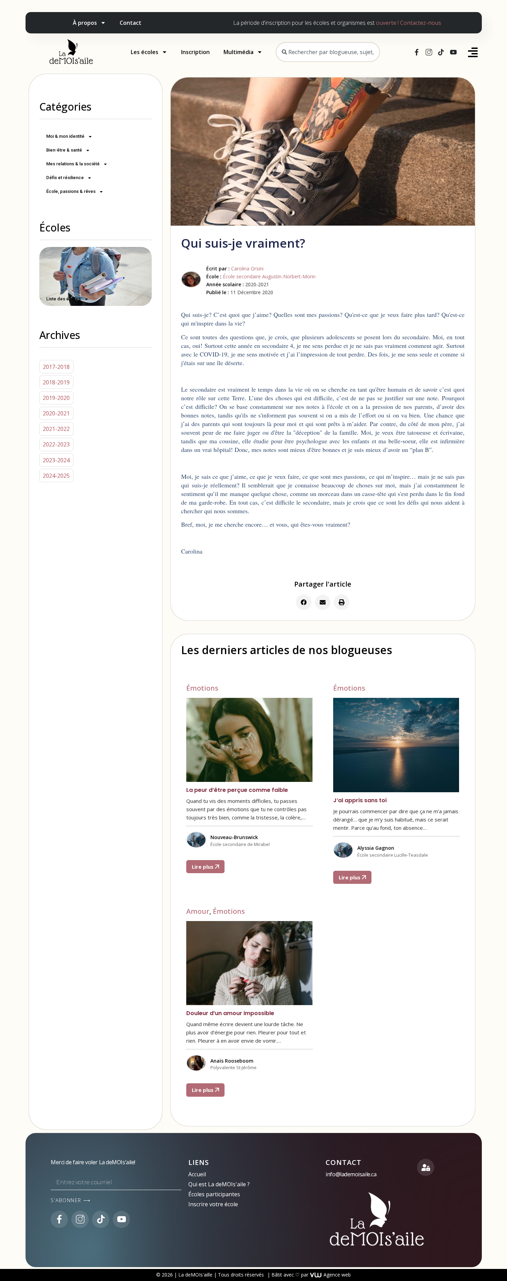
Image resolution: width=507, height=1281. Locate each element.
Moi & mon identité (65, 136)
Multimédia (238, 52)
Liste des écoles (63, 298)
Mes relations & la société (73, 163)
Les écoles (144, 52)
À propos (85, 23)
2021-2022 (56, 429)
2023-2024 (56, 460)
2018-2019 (56, 382)
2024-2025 (56, 475)
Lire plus (203, 866)
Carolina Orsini (247, 268)
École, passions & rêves (71, 191)
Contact (130, 23)
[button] (303, 602)
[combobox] (327, 52)
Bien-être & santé (64, 150)
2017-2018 (56, 367)
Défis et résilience (65, 177)
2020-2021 (56, 413)
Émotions (202, 688)
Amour (197, 911)
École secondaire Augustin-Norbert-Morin (269, 276)
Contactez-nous (420, 23)
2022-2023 (56, 444)
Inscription (195, 52)
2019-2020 (56, 398)
